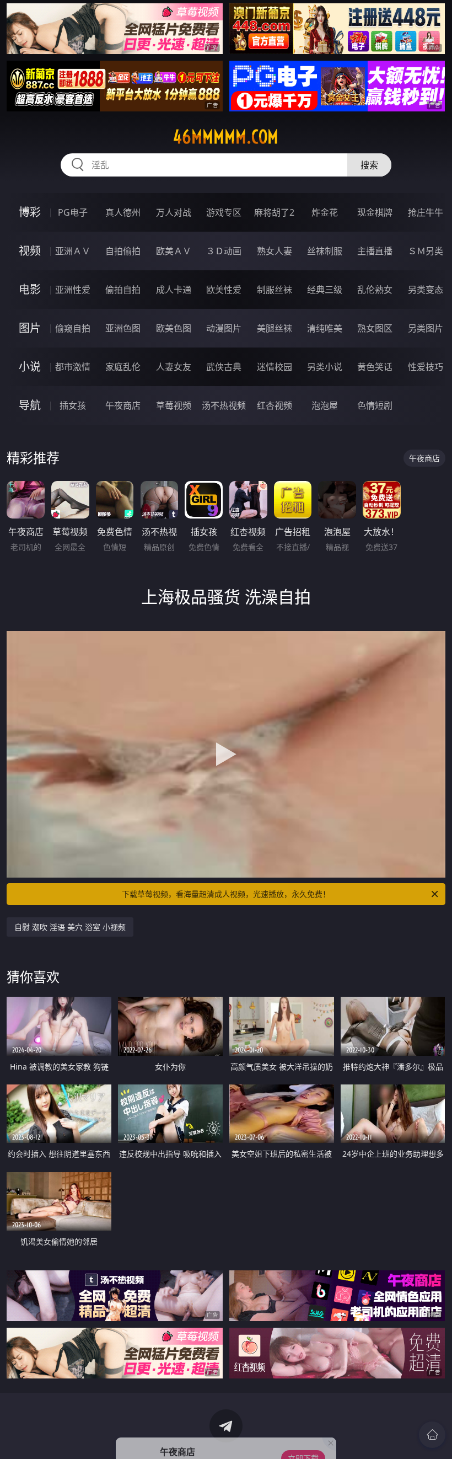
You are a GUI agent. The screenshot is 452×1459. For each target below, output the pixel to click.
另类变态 (425, 290)
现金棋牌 (374, 212)
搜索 (369, 165)
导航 (30, 405)
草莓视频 (173, 405)
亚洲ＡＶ (72, 251)
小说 (30, 366)
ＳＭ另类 (425, 251)
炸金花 (324, 212)
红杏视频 (274, 405)
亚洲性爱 (72, 290)
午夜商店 (123, 405)
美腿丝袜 (274, 328)
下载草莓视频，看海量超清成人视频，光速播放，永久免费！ (226, 894)
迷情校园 (274, 367)
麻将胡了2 (274, 212)
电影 (30, 289)
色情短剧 (374, 405)
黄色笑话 (374, 367)
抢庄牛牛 (425, 212)
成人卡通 (173, 290)
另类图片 (425, 328)
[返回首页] (432, 1434)
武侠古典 (223, 367)
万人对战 (173, 212)
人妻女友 (173, 367)
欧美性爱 (223, 290)
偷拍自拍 (123, 290)
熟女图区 (374, 328)
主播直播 (374, 251)
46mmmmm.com (225, 137)
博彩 (30, 212)
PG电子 (73, 212)
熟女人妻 (274, 251)
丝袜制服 (324, 251)
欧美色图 (173, 328)
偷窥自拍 (72, 328)
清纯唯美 (324, 328)
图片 (30, 327)
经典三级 (324, 290)
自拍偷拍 (123, 251)
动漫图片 (223, 328)
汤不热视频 (224, 405)
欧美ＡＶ (173, 251)
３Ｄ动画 (223, 251)
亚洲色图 (123, 328)
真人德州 (123, 212)
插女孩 (73, 405)
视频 (30, 250)
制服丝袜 (274, 290)
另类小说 (324, 367)
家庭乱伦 (123, 367)
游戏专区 (223, 212)
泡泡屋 (324, 405)
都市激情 (72, 367)
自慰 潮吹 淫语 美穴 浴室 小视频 (70, 927)
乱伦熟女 (374, 290)
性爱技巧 (425, 367)
